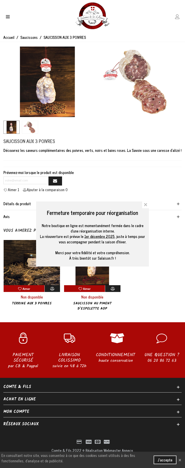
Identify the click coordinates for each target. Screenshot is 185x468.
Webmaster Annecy (118, 450)
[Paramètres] (177, 16)
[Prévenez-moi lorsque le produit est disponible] (55, 181)
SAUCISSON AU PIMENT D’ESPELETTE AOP (92, 306)
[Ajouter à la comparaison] (52, 288)
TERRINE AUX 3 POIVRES (32, 303)
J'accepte (165, 460)
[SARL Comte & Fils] (92, 15)
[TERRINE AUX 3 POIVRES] (32, 262)
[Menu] (7, 16)
